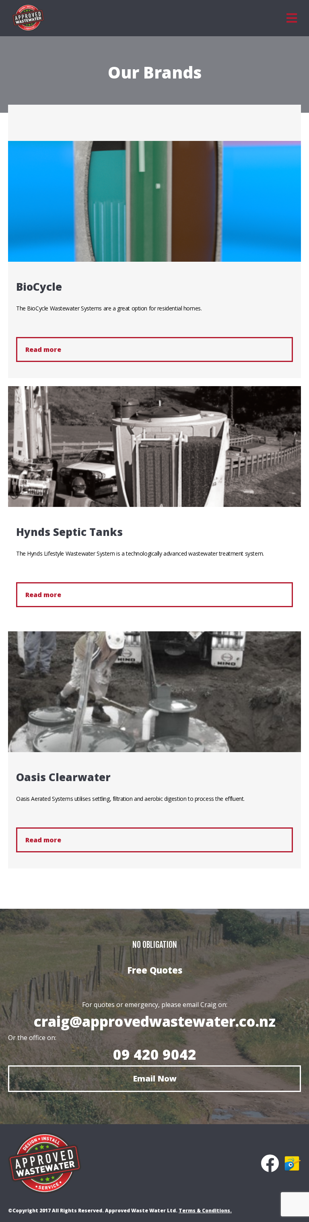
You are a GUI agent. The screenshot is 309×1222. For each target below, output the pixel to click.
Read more (43, 349)
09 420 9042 (154, 1054)
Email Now (155, 1078)
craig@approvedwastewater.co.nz (155, 1021)
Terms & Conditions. (205, 1210)
